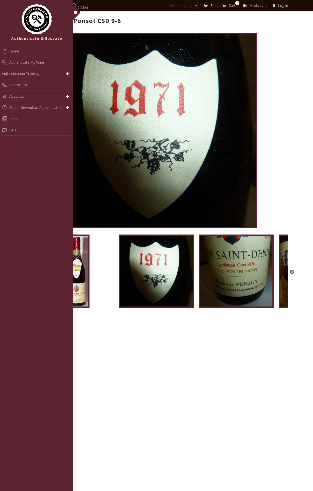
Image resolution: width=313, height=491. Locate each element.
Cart (232, 4)
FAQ (12, 130)
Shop (214, 5)
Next (292, 272)
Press (13, 118)
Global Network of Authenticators (36, 107)
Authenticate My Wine (26, 62)
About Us (16, 96)
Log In (282, 5)
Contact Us (18, 84)
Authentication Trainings (21, 73)
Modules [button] (255, 5)
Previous (21, 272)
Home (14, 51)
